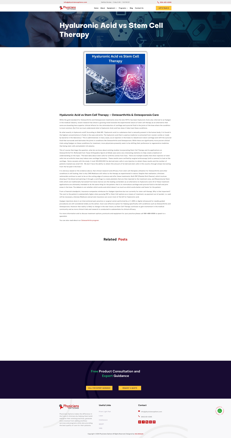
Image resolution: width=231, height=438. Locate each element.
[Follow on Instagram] (139, 422)
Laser (101, 416)
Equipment (111, 8)
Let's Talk (163, 8)
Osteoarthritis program (90, 220)
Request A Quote (130, 388)
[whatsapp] (219, 411)
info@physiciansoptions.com (75, 2)
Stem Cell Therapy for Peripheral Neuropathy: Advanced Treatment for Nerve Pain (115, 345)
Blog (131, 8)
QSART (101, 424)
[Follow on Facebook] (143, 422)
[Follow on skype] (146, 422)
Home (96, 8)
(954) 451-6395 (146, 417)
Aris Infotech (139, 434)
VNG (100, 428)
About (102, 8)
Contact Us (139, 8)
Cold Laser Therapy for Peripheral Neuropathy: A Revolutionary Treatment (115, 270)
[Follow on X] (150, 422)
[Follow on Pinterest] (154, 422)
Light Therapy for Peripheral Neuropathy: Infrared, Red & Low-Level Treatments (115, 307)
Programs (122, 8)
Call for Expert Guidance (99, 388)
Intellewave (103, 420)
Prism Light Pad (105, 412)
